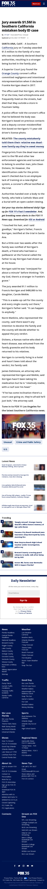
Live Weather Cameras (26, 634)
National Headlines (9, 640)
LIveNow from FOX (9, 755)
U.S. (5, 449)
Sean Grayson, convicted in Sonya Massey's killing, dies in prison (14, 466)
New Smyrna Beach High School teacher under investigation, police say (28, 544)
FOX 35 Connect (28, 779)
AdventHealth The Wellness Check (28, 692)
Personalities (6, 777)
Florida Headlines (8, 633)
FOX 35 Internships (9, 782)
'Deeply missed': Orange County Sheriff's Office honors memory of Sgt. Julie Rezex (29, 524)
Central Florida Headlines (7, 636)
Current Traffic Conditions (7, 687)
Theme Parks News (9, 724)
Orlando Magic (27, 721)
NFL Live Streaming (29, 820)
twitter (19, 866)
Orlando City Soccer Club (29, 725)
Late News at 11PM (9, 752)
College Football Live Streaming (29, 824)
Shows (5, 737)
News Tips (27, 763)
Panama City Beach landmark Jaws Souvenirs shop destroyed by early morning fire (30, 534)
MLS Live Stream (28, 854)
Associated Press (16, 35)
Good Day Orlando (9, 746)
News (5, 629)
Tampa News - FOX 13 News (29, 747)
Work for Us (6, 779)
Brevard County (7, 643)
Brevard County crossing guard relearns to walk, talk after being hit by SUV (29, 554)
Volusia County (7, 662)
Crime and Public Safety (28, 442)
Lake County (6, 648)
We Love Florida (28, 683)
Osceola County (8, 656)
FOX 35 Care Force (29, 686)
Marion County (7, 651)
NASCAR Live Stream (29, 830)
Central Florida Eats (9, 757)
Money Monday (27, 707)
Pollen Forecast (27, 655)
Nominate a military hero (9, 666)
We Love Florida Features (8, 720)
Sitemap (5, 674)
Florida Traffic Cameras (7, 696)
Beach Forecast (27, 652)
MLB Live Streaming (29, 827)
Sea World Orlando (9, 729)
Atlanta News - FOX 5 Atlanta (30, 751)
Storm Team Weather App (30, 661)
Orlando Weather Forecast (28, 641)
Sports (25, 713)
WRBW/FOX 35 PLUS (9, 800)
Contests (6, 814)
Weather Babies (27, 689)
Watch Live (36, 4)
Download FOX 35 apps (8, 791)
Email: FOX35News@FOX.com (30, 770)
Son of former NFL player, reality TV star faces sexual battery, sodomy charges (16, 496)
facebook (15, 866)
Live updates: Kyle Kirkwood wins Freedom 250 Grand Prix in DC (14, 486)
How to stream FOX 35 (9, 767)
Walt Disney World (8, 726)
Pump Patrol (6, 683)
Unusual (25, 35)
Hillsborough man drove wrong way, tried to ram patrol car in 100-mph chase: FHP (17, 506)
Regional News (29, 737)
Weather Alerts (27, 637)
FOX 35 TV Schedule (9, 744)
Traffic (5, 680)
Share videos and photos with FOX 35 (29, 775)
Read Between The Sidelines (29, 717)
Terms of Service (25, 613)
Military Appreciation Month (9, 670)
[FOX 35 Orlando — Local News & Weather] (8, 3)
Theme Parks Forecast (26, 649)
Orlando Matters (8, 749)
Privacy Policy (26, 611)
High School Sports (29, 728)
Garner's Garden (28, 699)
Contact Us (6, 774)
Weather (26, 629)
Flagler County (7, 645)
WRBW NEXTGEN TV (9, 797)
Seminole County (8, 659)
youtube (28, 866)
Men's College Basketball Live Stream (27, 840)
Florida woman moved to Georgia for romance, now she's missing (15, 476)
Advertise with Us (8, 794)
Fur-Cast (25, 702)
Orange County (10, 73)
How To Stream (8, 741)
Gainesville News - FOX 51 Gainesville (28, 742)
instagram (23, 866)
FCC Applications (8, 808)
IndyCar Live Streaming (26, 834)
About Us (6, 763)
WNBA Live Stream (29, 851)
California (8, 47)
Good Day (27, 680)
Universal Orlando (8, 732)
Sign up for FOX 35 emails (9, 786)
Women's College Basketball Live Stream (28, 846)
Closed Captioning (8, 803)
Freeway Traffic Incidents (7, 692)
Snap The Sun (27, 665)
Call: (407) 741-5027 (29, 766)
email (32, 866)
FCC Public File (7, 805)
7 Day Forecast (27, 645)
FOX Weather (26, 658)
